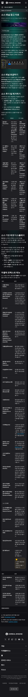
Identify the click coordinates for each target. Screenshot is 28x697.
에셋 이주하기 (20, 433)
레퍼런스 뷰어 (18, 447)
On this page (5, 30)
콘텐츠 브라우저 (5, 608)
